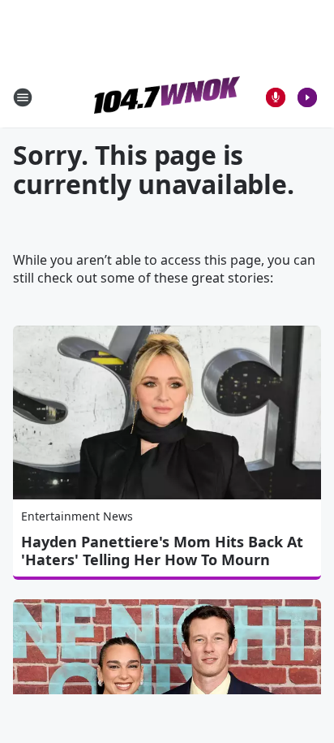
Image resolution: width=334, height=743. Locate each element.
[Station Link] (167, 97)
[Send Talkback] (275, 97)
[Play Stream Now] (307, 97)
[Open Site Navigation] (22, 97)
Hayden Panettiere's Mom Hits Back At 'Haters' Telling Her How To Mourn (162, 550)
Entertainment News (77, 516)
